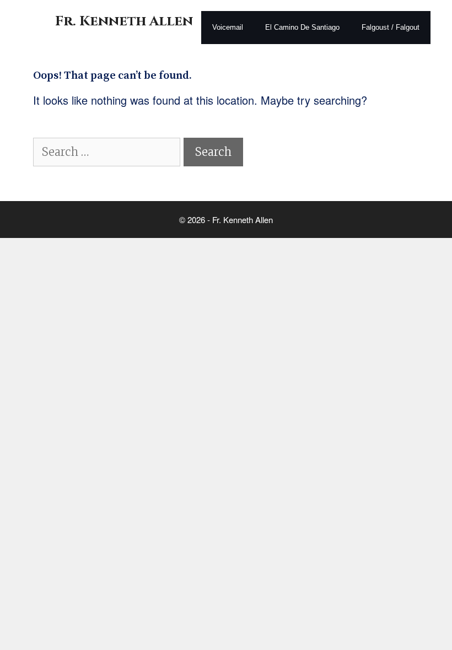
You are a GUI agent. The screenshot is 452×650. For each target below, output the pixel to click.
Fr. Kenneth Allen (124, 21)
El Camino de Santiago (302, 27)
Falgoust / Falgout (390, 27)
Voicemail (227, 27)
